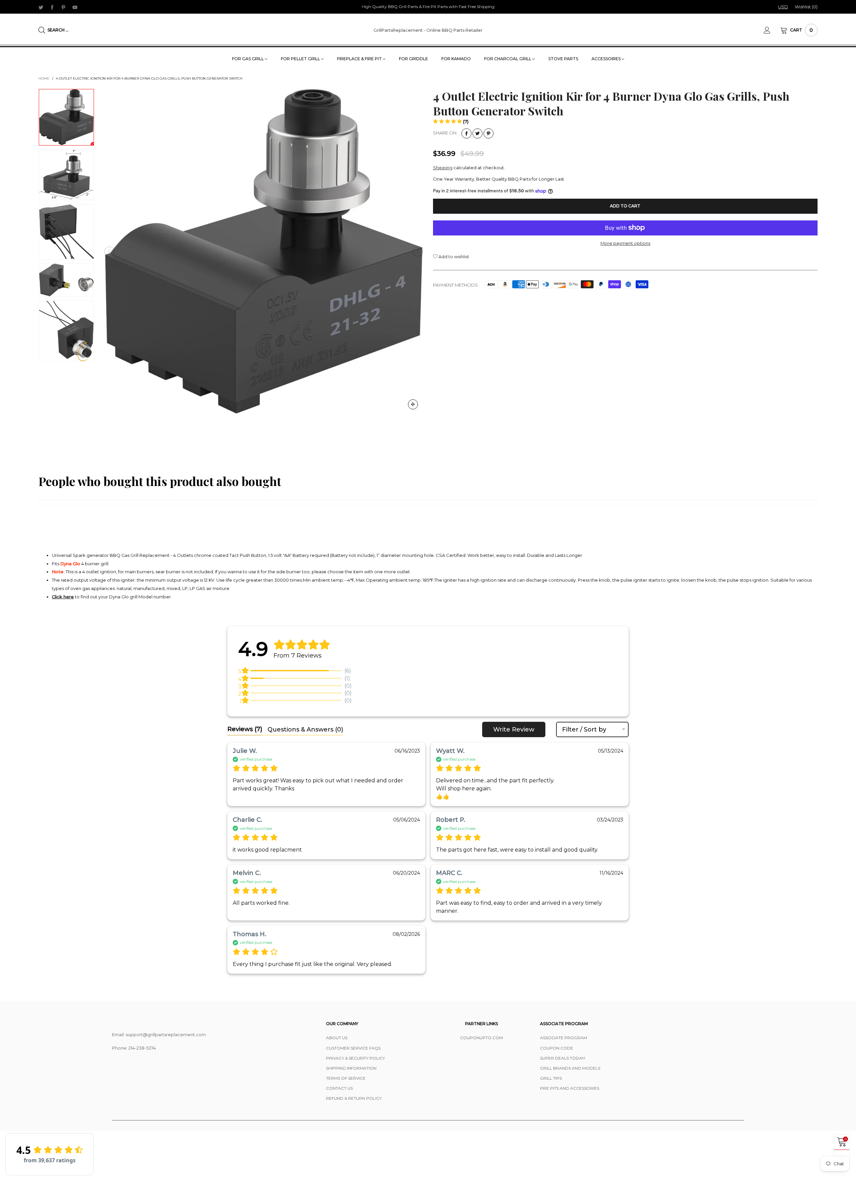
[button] (109, 252)
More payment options (625, 243)
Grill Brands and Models (570, 1068)
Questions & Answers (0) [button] (305, 729)
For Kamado (456, 58)
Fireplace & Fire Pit (360, 58)
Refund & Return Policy (354, 1098)
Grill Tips (551, 1078)
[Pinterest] (63, 7)
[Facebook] (52, 7)
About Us (336, 1037)
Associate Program (563, 1037)
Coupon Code (556, 1048)
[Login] (772, 30)
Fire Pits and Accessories (569, 1088)
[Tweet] (477, 133)
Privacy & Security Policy (355, 1058)
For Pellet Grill (301, 58)
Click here (63, 596)
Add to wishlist (453, 256)
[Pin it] (489, 133)
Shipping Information (351, 1068)
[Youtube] (75, 7)
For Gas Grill (248, 58)
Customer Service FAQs (353, 1048)
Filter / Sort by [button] (584, 729)
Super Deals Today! (562, 1058)
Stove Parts (563, 58)
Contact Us (339, 1088)
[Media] (413, 404)
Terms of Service (345, 1078)
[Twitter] (40, 7)
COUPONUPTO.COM (481, 1037)
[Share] (466, 133)
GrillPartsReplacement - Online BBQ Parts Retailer (428, 30)
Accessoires (607, 58)
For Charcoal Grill (508, 58)
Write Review (513, 729)
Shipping (442, 167)
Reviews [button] (244, 729)
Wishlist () (806, 6)
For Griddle (413, 58)
